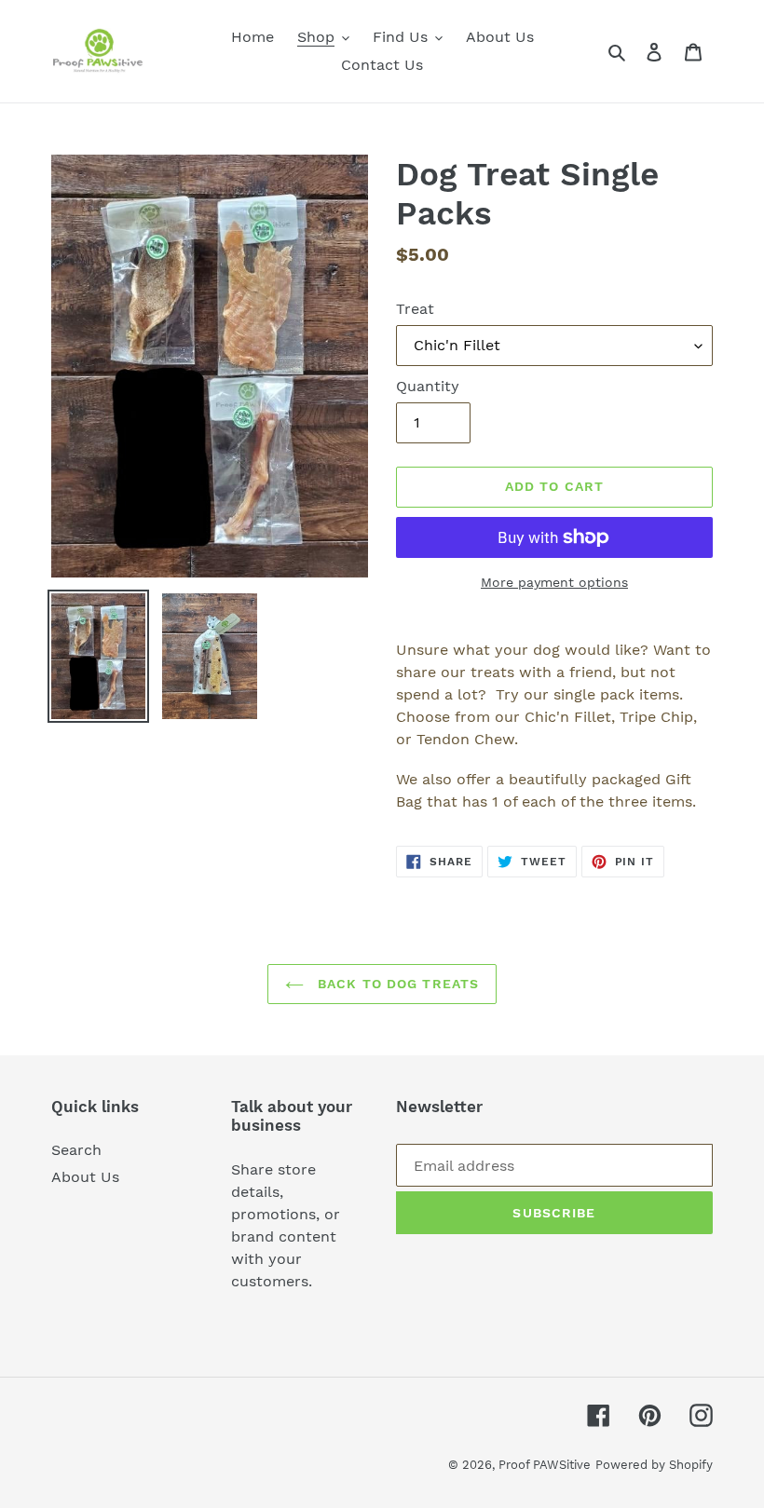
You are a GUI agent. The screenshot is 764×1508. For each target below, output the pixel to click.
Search (76, 1150)
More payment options (554, 582)
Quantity (427, 386)
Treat (415, 309)
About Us (85, 1177)
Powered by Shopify (654, 1465)
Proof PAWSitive (544, 1465)
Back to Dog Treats (396, 983)
